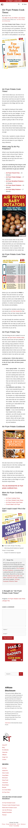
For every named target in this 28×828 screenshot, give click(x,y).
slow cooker (16, 575)
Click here (7, 722)
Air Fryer (4, 768)
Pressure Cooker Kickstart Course (11, 805)
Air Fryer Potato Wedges (13, 177)
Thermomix (5, 782)
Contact (4, 759)
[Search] (21, 674)
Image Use (5, 757)
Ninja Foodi (5, 780)
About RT (4, 745)
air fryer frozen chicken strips (16, 337)
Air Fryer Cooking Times (13, 498)
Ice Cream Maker (6, 789)
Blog (3, 747)
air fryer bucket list (16, 311)
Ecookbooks (5, 749)
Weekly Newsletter (7, 812)
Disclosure (23, 824)
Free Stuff (7, 545)
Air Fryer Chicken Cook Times (14, 500)
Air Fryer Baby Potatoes (13, 189)
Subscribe (4, 752)
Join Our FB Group (7, 810)
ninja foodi (9, 577)
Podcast (4, 814)
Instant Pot (5, 770)
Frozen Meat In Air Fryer (13, 504)
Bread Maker (5, 785)
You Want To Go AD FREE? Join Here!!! (13, 18)
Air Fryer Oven (6, 792)
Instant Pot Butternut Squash (12, 552)
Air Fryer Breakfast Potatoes (14, 181)
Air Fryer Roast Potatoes (13, 185)
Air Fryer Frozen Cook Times (14, 502)
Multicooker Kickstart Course (9, 807)
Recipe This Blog (15, 545)
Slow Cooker (5, 773)
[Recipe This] (2, 4)
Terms (18, 824)
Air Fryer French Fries (13, 173)
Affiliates (4, 754)
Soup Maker (5, 775)
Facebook (5, 581)
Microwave (5, 777)
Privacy (3, 824)
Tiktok (15, 581)
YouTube (17, 579)
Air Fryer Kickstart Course (8, 802)
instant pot (10, 575)
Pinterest (11, 581)
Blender (4, 787)
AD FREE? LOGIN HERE (14, 1)
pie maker (15, 577)
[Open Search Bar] (19, 4)
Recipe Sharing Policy (11, 824)
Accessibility (16, 825)
